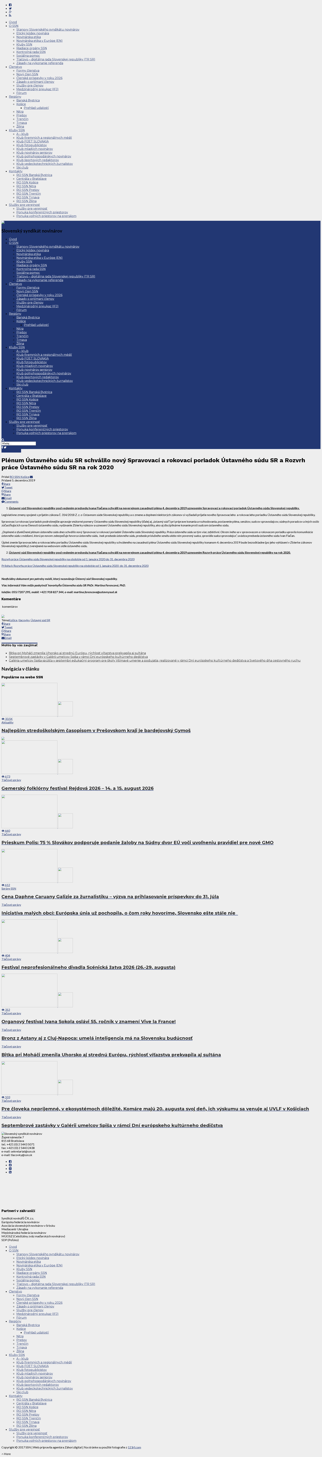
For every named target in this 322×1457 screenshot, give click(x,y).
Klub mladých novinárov (34, 149)
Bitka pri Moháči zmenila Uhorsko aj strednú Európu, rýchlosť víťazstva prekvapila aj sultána (77, 653)
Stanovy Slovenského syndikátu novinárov (47, 29)
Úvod (13, 22)
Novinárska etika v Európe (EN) (39, 41)
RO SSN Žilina (26, 201)
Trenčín (22, 119)
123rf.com (134, 1447)
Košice (21, 104)
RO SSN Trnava (27, 197)
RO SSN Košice (27, 182)
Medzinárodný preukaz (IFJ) (37, 89)
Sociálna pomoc (28, 55)
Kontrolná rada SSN (31, 52)
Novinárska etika (28, 37)
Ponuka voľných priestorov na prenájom (46, 216)
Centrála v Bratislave (31, 178)
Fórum (21, 93)
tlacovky (23, 620)
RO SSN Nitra (26, 186)
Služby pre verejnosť (24, 205)
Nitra (19, 111)
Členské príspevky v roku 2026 (39, 78)
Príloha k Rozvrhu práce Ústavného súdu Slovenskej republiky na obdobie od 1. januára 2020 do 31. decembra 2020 (75, 565)
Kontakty (16, 171)
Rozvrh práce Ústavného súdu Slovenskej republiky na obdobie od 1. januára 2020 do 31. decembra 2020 (68, 559)
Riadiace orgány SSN (31, 48)
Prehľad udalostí (36, 108)
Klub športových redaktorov (37, 160)
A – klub (22, 134)
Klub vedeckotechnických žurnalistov (44, 164)
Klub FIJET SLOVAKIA (32, 141)
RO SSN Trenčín (28, 193)
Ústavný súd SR (40, 620)
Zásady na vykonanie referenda (39, 63)
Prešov (21, 115)
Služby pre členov (29, 85)
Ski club (22, 167)
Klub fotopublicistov (31, 145)
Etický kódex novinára (32, 33)
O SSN (13, 26)
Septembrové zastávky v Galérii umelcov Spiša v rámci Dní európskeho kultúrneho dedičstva (78, 657)
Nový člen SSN (27, 74)
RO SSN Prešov (27, 190)
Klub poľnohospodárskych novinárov (43, 156)
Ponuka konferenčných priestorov (42, 212)
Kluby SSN (24, 44)
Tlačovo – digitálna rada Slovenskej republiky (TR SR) (55, 59)
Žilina (20, 126)
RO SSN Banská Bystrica (34, 175)
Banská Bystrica (28, 100)
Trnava (21, 123)
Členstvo (15, 67)
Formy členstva (27, 70)
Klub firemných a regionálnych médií (44, 137)
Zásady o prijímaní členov (35, 82)
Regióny (15, 96)
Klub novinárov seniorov (34, 152)
